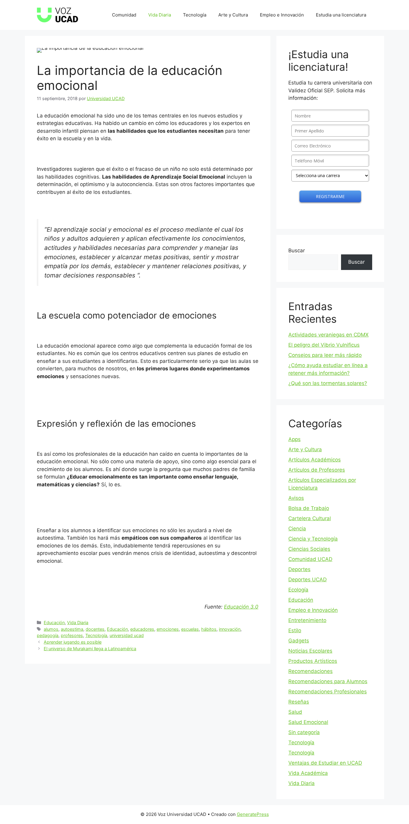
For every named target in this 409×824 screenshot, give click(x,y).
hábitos (208, 629)
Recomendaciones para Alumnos (327, 681)
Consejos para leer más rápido (325, 355)
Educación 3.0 (241, 607)
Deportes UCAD (307, 579)
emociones (168, 629)
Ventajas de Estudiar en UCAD (325, 763)
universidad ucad (127, 635)
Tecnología (194, 15)
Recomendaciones (310, 671)
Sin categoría (304, 732)
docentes (95, 629)
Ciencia (297, 529)
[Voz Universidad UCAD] (57, 15)
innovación (229, 629)
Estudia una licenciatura (341, 15)
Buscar (296, 250)
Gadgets (298, 641)
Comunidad (124, 15)
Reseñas (298, 702)
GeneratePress (253, 814)
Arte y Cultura (233, 15)
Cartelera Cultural (309, 518)
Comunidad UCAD (310, 559)
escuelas (190, 629)
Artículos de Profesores (316, 470)
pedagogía (47, 635)
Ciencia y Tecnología (313, 539)
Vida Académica (308, 773)
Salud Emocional (308, 722)
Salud (295, 712)
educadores (142, 629)
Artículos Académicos (314, 460)
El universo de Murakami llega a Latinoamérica (90, 648)
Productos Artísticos (312, 661)
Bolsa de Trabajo (308, 508)
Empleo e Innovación (282, 15)
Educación (54, 622)
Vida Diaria (159, 15)
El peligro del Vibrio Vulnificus (324, 345)
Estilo (294, 630)
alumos (51, 629)
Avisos (296, 498)
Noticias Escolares (310, 651)
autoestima (72, 629)
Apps (294, 439)
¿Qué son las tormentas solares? (327, 383)
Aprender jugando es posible (73, 642)
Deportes (299, 569)
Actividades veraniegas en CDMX (328, 335)
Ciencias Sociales (309, 549)
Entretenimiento (307, 620)
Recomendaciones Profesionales (327, 692)
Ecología (298, 590)
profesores (72, 635)
